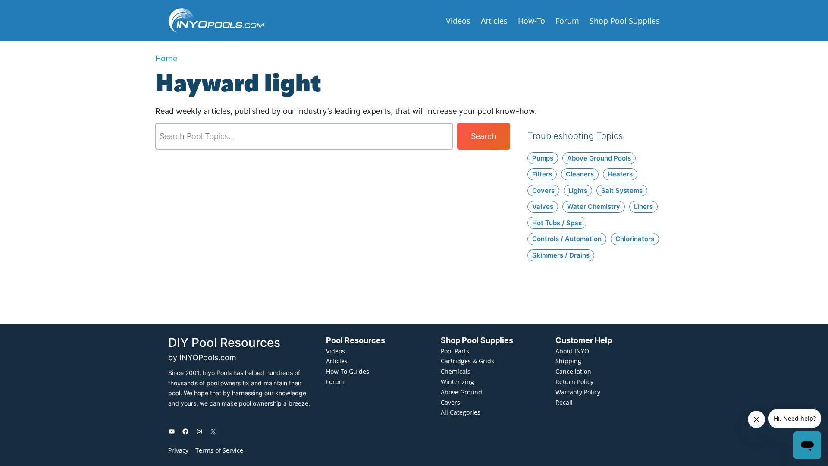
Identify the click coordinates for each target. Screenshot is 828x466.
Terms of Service (219, 450)
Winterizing (457, 382)
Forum (335, 382)
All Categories (460, 412)
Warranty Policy (577, 392)
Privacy (178, 450)
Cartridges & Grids (467, 361)
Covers (450, 402)
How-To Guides (347, 371)
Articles (337, 361)
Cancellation (573, 371)
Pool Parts (455, 351)
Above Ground (461, 392)
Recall (564, 402)
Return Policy (574, 382)
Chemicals (455, 371)
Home (166, 58)
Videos (335, 351)
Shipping (568, 361)
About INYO (572, 351)
